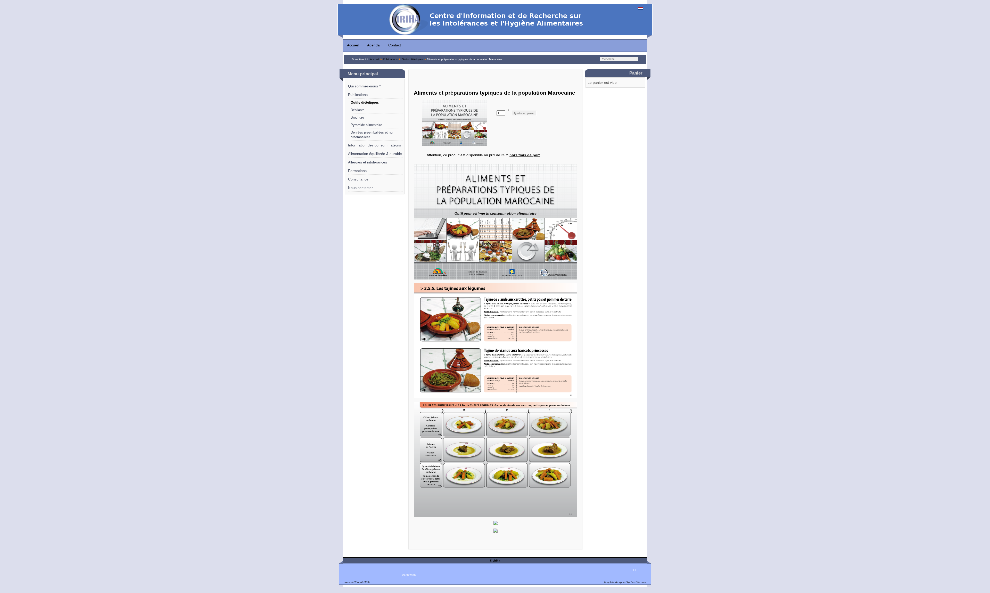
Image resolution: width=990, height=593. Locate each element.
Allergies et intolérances (367, 162)
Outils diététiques (412, 59)
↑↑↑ (635, 569)
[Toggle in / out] (2, 194)
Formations (357, 171)
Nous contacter (360, 188)
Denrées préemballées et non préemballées (372, 135)
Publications (390, 59)
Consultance (358, 179)
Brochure (357, 117)
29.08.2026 (409, 575)
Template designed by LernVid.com (625, 582)
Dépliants (358, 110)
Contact (394, 45)
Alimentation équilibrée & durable (375, 154)
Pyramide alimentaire (366, 125)
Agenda (373, 45)
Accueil (353, 45)
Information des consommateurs (374, 145)
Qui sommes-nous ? (364, 86)
